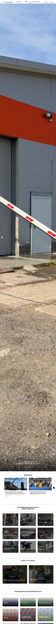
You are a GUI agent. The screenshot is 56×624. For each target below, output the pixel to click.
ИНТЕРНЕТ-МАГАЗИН (35, 1)
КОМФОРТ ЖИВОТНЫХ (26, 535)
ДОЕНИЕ (5, 522)
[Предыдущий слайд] (2, 237)
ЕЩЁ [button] (30, 2)
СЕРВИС (26, 1)
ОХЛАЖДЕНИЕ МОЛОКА (26, 522)
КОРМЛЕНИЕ (41, 535)
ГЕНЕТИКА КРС (42, 549)
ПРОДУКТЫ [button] (19, 1)
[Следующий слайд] (54, 237)
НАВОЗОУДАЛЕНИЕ (43, 522)
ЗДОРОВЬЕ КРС (24, 549)
